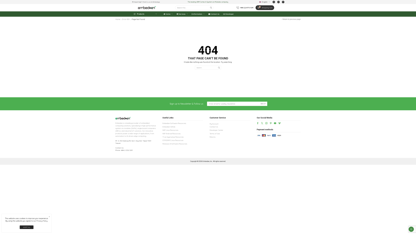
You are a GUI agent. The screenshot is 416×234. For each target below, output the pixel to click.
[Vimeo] (279, 123)
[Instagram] (266, 123)
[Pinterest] (271, 123)
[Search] (211, 8)
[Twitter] (262, 123)
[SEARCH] (219, 68)
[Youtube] (275, 123)
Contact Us (119, 148)
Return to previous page (292, 19)
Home (117, 19)
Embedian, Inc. (207, 161)
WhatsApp (156, 2)
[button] (274, 2)
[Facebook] (258, 123)
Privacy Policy (42, 221)
